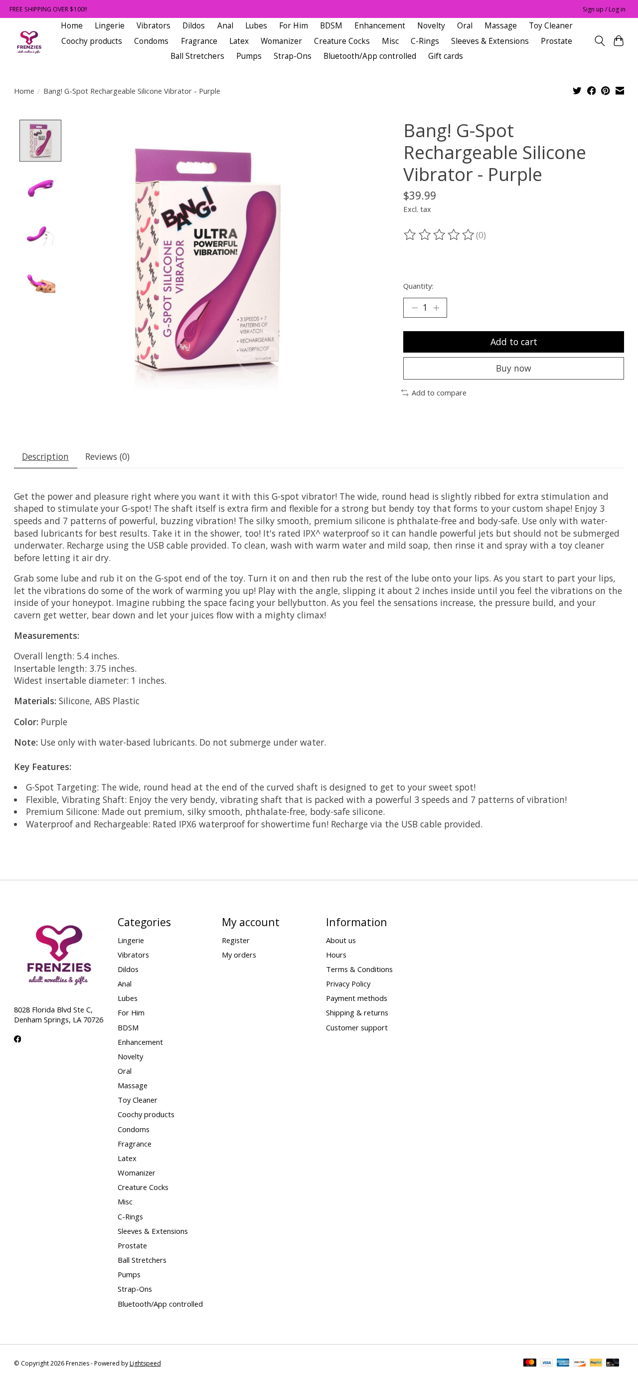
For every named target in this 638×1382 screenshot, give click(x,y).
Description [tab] (45, 456)
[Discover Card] (579, 1364)
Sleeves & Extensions (490, 41)
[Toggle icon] (599, 41)
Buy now (513, 368)
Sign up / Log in (604, 9)
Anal (225, 25)
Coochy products (91, 41)
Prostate (556, 41)
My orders (239, 955)
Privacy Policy (348, 983)
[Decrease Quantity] (415, 308)
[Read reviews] (439, 234)
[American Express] (563, 1364)
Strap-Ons (293, 56)
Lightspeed (145, 1363)
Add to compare (439, 392)
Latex (239, 41)
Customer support (357, 1027)
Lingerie (110, 25)
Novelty (431, 25)
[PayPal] (596, 1364)
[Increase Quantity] (436, 308)
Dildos (193, 25)
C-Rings (425, 41)
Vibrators (153, 25)
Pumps (249, 56)
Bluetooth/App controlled (369, 56)
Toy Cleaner (551, 25)
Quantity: (418, 286)
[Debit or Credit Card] (612, 1364)
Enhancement (379, 25)
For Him (293, 25)
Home (72, 25)
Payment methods (356, 998)
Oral (465, 25)
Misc (390, 41)
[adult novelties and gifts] (29, 41)
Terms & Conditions (359, 969)
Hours (336, 955)
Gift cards (445, 56)
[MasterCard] (529, 1364)
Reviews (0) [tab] (107, 456)
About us (341, 940)
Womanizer (281, 41)
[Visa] (546, 1364)
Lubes (256, 25)
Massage (500, 25)
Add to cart (513, 342)
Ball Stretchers (197, 56)
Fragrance (199, 41)
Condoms (151, 41)
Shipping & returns (357, 1012)
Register (236, 940)
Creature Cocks (342, 41)
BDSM (331, 25)
